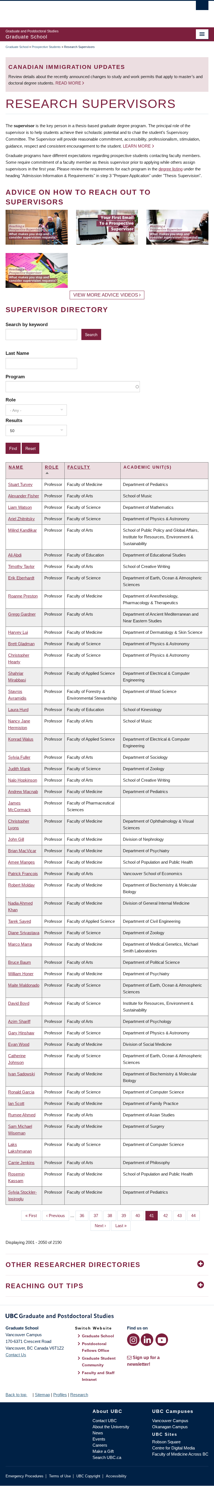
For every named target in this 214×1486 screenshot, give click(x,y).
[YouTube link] (161, 1339)
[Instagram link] (133, 1339)
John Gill (16, 839)
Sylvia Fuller (19, 757)
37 (98, 1215)
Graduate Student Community (99, 1361)
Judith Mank (19, 768)
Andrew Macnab (23, 791)
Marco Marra (20, 944)
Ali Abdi (14, 555)
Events (99, 1439)
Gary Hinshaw (21, 1032)
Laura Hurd (18, 709)
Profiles (60, 1394)
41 (153, 1215)
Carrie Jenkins (21, 1162)
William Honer (20, 973)
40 (139, 1215)
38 (112, 1215)
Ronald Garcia (21, 1092)
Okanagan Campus (170, 1426)
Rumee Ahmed (21, 1114)
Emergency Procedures (24, 1476)
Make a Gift (103, 1451)
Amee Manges (21, 862)
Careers (100, 1445)
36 (84, 1215)
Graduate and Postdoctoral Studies (107, 1317)
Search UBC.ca (107, 1457)
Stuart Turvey (20, 484)
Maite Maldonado (23, 985)
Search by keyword (27, 324)
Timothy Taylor (21, 566)
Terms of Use (60, 1476)
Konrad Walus (20, 739)
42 (167, 1215)
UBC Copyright (88, 1476)
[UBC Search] (202, 7)
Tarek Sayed (19, 921)
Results (14, 420)
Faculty (78, 467)
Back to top (16, 1394)
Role (11, 399)
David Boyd (18, 1003)
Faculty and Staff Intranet (98, 1376)
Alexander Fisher (23, 495)
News (98, 1432)
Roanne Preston (23, 596)
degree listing (171, 169)
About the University (111, 1426)
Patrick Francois (23, 873)
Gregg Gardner (22, 614)
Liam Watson (20, 507)
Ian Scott (16, 1103)
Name (16, 467)
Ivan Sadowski (21, 1073)
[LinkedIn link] (147, 1339)
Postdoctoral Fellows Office (95, 1347)
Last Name (17, 353)
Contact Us (16, 1354)
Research (79, 1394)
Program (15, 376)
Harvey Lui (18, 632)
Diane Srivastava (23, 932)
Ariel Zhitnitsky (21, 518)
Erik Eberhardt (21, 577)
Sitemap (42, 1394)
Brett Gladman (21, 643)
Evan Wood (18, 1044)
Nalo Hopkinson (22, 780)
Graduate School (17, 47)
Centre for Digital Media (173, 1448)
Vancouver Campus (170, 1420)
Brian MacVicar (22, 850)
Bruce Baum (19, 962)
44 (195, 1215)
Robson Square (166, 1441)
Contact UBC (105, 1420)
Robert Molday (21, 885)
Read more (68, 83)
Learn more (137, 146)
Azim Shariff (19, 1021)
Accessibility (116, 1476)
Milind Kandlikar (22, 530)
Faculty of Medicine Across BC (180, 1454)
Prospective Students (46, 47)
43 (181, 1215)
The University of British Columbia (92, 11)
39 (125, 1215)
